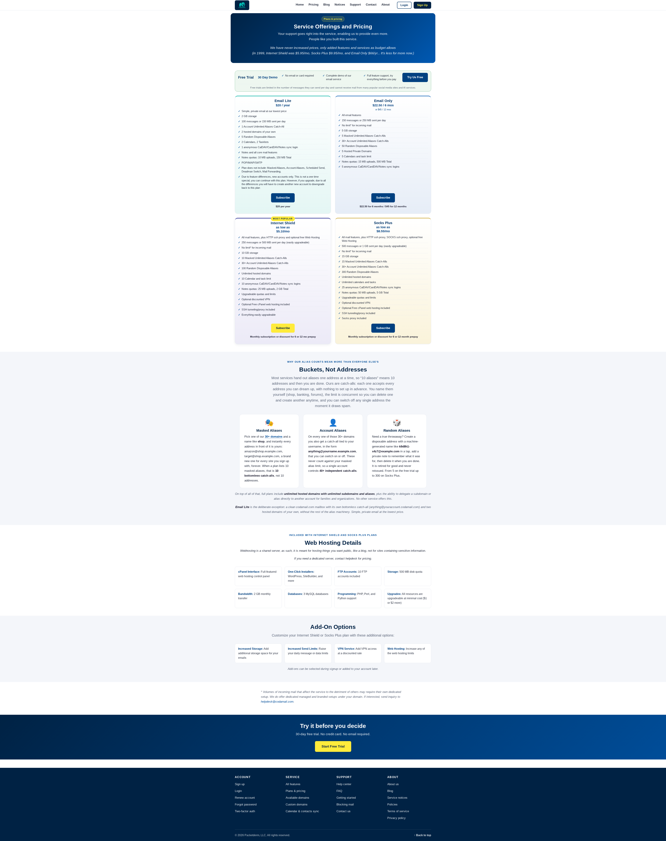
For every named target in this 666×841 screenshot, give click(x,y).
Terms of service (398, 811)
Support (355, 4)
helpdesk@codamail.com (277, 701)
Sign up (240, 784)
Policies (392, 804)
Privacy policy (396, 818)
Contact (371, 4)
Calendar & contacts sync (302, 811)
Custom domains (297, 804)
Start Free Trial (333, 746)
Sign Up (422, 5)
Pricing (313, 4)
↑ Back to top (422, 835)
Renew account (245, 797)
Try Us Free (415, 77)
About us (393, 784)
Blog (326, 4)
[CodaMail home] (242, 5)
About (385, 4)
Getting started (346, 797)
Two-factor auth (245, 811)
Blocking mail (345, 804)
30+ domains (273, 436)
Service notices (397, 797)
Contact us (343, 811)
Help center (343, 784)
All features (293, 784)
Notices (340, 4)
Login (404, 5)
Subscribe (283, 197)
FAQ (339, 791)
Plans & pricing (295, 791)
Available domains (297, 797)
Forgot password (246, 804)
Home (300, 4)
